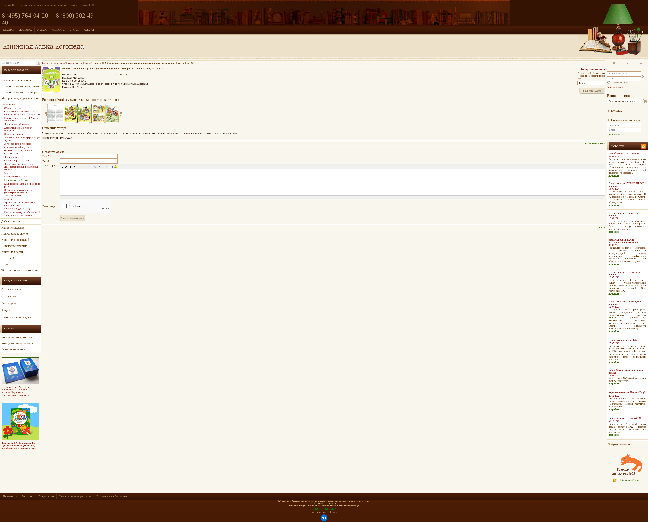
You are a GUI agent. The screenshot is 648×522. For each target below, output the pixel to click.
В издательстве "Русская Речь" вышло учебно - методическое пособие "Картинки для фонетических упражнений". (17, 391)
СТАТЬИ (74, 30)
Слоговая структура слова (17, 160)
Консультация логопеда (16, 337)
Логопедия (58, 63)
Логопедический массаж (16, 124)
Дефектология (10, 221)
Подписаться (613, 134)
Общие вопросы (12, 108)
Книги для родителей (15, 239)
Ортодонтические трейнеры (19, 92)
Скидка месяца (11, 289)
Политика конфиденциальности (75, 496)
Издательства (10, 496)
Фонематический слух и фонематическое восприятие (18, 148)
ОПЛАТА (42, 30)
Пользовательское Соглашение (111, 496)
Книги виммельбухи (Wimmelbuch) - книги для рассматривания (22, 213)
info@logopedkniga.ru (327, 512)
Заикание (9, 199)
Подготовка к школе (14, 233)
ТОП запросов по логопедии (20, 270)
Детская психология (14, 245)
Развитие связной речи (78, 63)
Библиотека (27, 496)
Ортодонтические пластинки (20, 86)
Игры (4, 264)
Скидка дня (8, 296)
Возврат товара (46, 496)
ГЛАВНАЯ (8, 30)
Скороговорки (11, 153)
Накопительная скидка (16, 317)
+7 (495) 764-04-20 (324, 509)
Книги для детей (12, 251)
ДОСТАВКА (25, 30)
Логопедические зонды (16, 80)
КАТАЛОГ (89, 30)
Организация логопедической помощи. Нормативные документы (22, 113)
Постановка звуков (13, 134)
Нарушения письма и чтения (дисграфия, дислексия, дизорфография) (18, 193)
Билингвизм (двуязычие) (17, 208)
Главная (46, 63)
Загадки (8, 173)
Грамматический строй (16, 176)
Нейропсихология (12, 227)
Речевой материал (13, 349)
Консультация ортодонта (17, 343)
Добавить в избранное (630, 480)
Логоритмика (11, 157)
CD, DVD (7, 258)
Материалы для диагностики (20, 98)
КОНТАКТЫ (58, 30)
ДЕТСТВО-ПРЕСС (122, 75)
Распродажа (9, 303)
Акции (5, 310)
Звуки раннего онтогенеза (17, 144)
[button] (62, 167)
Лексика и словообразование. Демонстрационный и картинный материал (21, 167)
